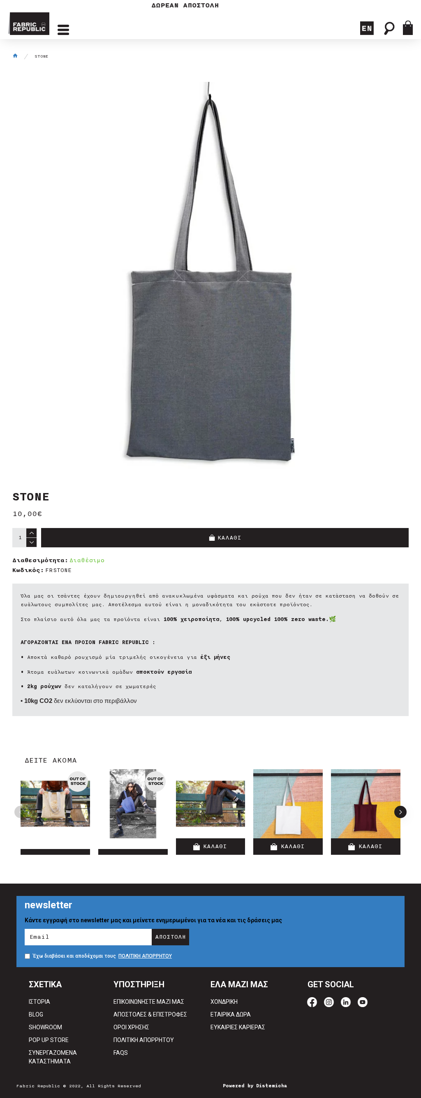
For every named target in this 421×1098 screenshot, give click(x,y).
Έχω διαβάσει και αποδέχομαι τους (102, 956)
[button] (20, 812)
